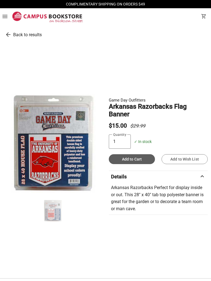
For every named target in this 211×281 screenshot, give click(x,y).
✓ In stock (143, 141)
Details (158, 176)
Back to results (27, 34)
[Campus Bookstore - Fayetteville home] (47, 17)
